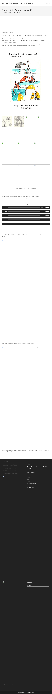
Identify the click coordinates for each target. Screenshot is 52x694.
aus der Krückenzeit (31, 472)
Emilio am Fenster (31, 479)
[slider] (47, 207)
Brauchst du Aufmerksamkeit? (14, 12)
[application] (26, 207)
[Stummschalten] (44, 207)
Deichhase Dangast (31, 483)
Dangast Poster (30, 487)
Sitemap (29, 585)
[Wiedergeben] (3, 207)
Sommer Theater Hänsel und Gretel (35, 463)
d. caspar (29, 491)
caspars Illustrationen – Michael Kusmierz (17, 4)
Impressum (29, 582)
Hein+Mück (29, 476)
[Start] (2, 12)
